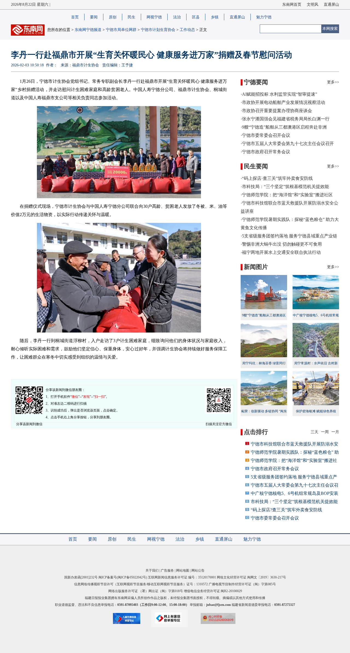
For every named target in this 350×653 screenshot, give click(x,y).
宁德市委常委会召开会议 (275, 518)
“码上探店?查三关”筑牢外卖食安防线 (286, 509)
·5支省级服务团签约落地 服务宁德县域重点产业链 (289, 236)
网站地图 (182, 570)
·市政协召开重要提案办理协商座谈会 (276, 110)
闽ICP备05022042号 (132, 577)
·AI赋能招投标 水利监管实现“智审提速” (279, 94)
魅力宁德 (264, 17)
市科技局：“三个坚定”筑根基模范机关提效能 (294, 501)
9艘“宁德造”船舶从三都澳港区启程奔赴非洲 (264, 318)
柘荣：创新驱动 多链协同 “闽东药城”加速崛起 (264, 414)
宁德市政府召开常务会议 (275, 468)
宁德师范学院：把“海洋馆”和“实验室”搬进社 (294, 460)
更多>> (333, 82)
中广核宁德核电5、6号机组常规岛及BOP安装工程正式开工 (316, 318)
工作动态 (187, 30)
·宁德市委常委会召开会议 (265, 135)
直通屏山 (331, 4)
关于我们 (152, 570)
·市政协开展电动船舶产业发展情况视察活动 (283, 102)
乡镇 (214, 17)
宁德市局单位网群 (121, 30)
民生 (131, 17)
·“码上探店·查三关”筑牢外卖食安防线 (277, 178)
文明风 (312, 4)
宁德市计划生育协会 (158, 30)
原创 (112, 17)
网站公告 (198, 570)
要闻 (94, 17)
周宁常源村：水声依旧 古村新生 (316, 366)
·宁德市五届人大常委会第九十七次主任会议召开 (287, 143)
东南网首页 (291, 4)
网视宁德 (154, 17)
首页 (75, 17)
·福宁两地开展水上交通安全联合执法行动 (281, 252)
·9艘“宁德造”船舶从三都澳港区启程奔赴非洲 (284, 127)
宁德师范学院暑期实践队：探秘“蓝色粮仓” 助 (295, 452)
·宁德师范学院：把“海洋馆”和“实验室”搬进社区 (287, 194)
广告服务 (167, 570)
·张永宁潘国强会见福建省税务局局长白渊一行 (285, 119)
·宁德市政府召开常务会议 (265, 151)
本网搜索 (330, 29)
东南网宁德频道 (88, 30)
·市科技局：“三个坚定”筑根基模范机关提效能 (285, 186)
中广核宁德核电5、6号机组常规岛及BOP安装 (294, 493)
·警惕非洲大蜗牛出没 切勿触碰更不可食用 (281, 244)
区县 (196, 17)
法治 (177, 17)
